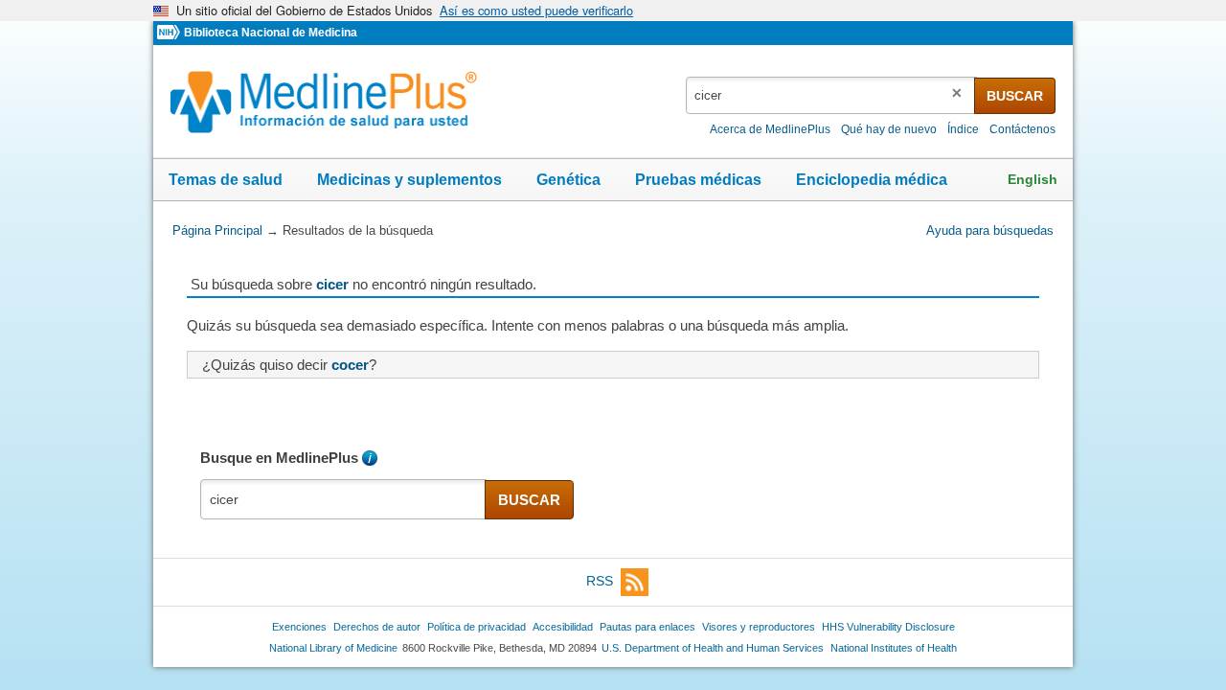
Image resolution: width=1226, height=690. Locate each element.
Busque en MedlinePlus (279, 457)
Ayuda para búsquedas (990, 230)
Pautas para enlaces (647, 626)
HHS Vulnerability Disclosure (888, 626)
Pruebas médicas (698, 180)
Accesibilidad (563, 626)
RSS (599, 580)
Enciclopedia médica (871, 180)
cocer (350, 364)
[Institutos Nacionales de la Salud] (170, 33)
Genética (568, 180)
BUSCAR (1015, 96)
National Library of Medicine (333, 648)
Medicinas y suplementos (409, 180)
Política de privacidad (476, 626)
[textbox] (831, 95)
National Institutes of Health (893, 648)
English (1032, 179)
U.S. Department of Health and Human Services (713, 648)
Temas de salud (226, 180)
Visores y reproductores (758, 626)
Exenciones (299, 626)
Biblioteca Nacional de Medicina (270, 32)
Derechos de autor (376, 626)
